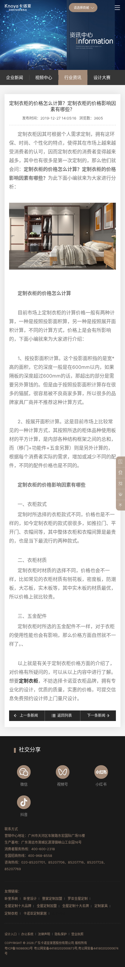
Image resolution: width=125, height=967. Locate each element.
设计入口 (11, 934)
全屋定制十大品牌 (18, 906)
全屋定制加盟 (47, 906)
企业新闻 (14, 77)
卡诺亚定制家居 (35, 913)
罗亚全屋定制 (78, 899)
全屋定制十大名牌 (75, 906)
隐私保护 (61, 934)
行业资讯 (72, 77)
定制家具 (101, 906)
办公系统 (27, 934)
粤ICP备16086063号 (19, 948)
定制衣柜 (28, 681)
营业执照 (77, 934)
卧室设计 (30, 899)
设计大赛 (101, 77)
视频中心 (43, 77)
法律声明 (44, 934)
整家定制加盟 (52, 899)
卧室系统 (11, 899)
